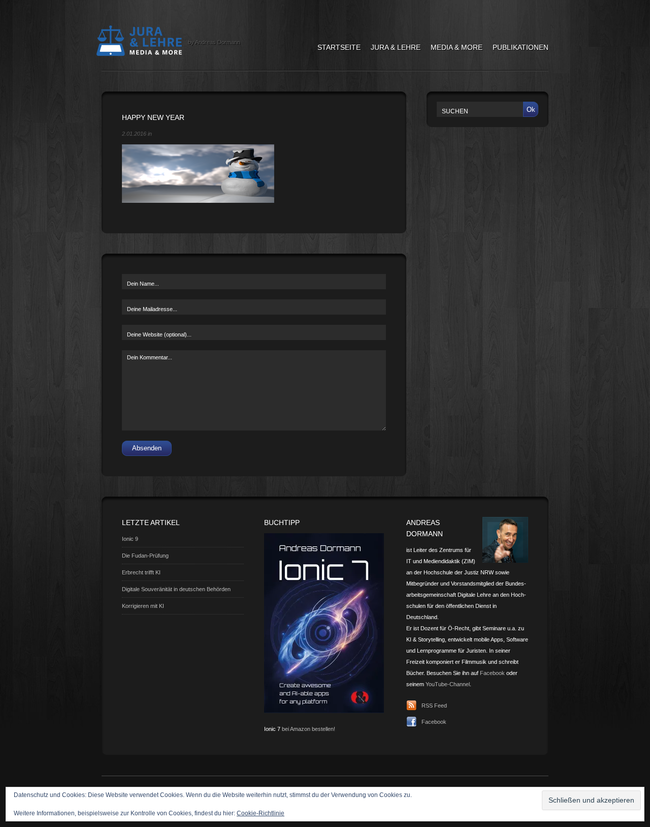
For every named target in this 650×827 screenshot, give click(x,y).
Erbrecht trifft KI (141, 572)
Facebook (492, 673)
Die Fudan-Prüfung (145, 556)
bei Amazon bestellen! (308, 729)
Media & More (456, 47)
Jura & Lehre (395, 47)
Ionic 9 (130, 539)
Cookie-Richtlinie (260, 813)
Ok (531, 109)
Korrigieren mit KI (143, 606)
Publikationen (520, 47)
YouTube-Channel (448, 684)
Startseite (339, 47)
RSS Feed (434, 705)
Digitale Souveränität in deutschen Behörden (176, 589)
